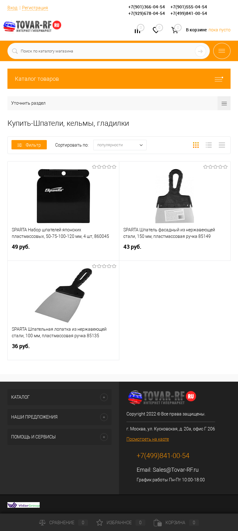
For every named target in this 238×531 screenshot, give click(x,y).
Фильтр (33, 145)
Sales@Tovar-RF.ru (176, 469)
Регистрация (35, 7)
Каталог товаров (37, 78)
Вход (12, 7)
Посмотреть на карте (147, 439)
